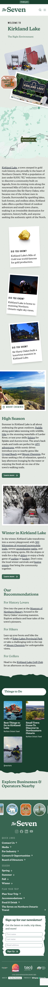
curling (15, 559)
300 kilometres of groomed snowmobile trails (21, 545)
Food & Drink (9, 902)
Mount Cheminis (31, 454)
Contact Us (8, 843)
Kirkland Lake (9, 168)
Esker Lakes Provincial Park (27, 639)
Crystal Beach (9, 454)
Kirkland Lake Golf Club (30, 662)
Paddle (39, 428)
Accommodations (12, 898)
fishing (31, 438)
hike (4, 434)
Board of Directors (12, 860)
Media (5, 847)
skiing (23, 555)
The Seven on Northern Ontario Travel (20, 908)
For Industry (9, 851)
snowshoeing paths (26, 549)
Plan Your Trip (10, 894)
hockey (26, 559)
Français (25, 2)
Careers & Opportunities (16, 856)
